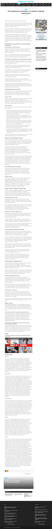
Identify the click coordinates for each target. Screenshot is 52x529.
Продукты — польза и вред (15, 5)
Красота (27, 3)
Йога (16, 3)
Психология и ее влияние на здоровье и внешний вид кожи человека (41, 54)
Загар (40, 3)
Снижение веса (34, 5)
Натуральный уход (43, 4)
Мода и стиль (18, 4)
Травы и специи (47, 5)
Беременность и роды (4, 3)
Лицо (6, 4)
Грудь (37, 3)
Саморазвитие (28, 5)
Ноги (46, 3)
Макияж (43, 3)
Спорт (43, 5)
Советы (39, 5)
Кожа (19, 3)
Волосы (33, 3)
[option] (18, 481)
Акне (30, 3)
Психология (23, 5)
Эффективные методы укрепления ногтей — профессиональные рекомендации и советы (12, 481)
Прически (8, 5)
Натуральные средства (35, 4)
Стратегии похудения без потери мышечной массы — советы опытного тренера (41, 57)
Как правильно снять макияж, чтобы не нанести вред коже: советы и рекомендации (9, 494)
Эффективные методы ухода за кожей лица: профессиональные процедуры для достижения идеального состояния (28, 495)
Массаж (14, 4)
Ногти (49, 3)
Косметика (23, 3)
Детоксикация (12, 3)
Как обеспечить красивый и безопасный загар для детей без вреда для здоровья (41, 59)
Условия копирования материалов (16, 527)
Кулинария (3, 4)
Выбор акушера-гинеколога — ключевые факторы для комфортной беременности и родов (41, 51)
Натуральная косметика (26, 4)
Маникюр (10, 4)
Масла (49, 4)
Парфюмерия (3, 5)
